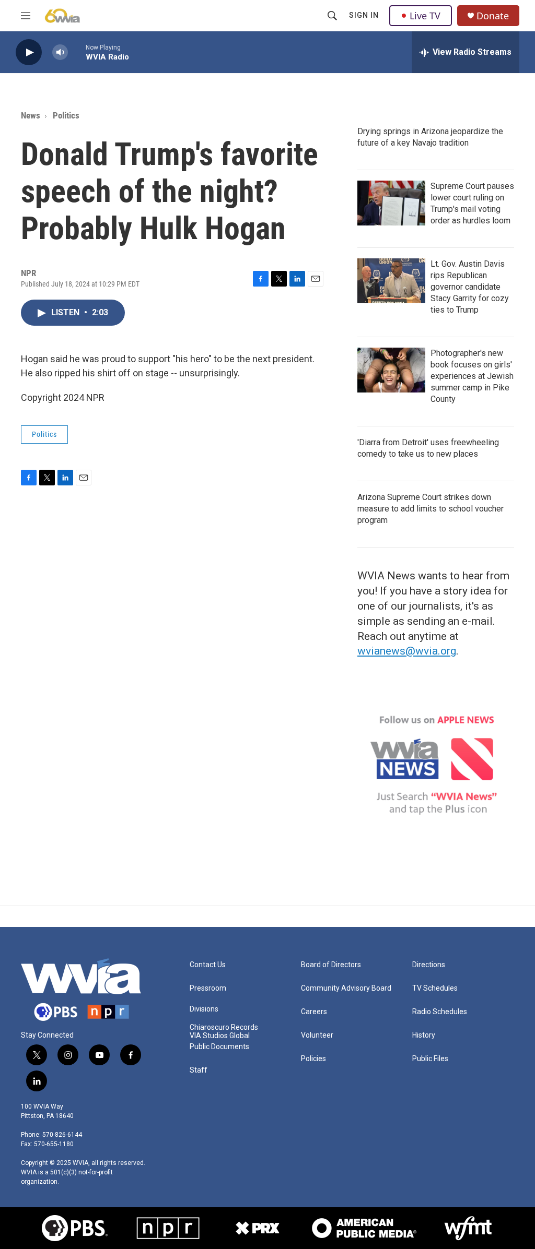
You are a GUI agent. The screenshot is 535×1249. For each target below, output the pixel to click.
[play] (28, 52)
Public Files (430, 1059)
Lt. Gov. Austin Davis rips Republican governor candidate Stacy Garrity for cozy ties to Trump (470, 287)
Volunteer (317, 1035)
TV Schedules (435, 988)
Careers (314, 1012)
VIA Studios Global (220, 1036)
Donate (492, 15)
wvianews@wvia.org (406, 651)
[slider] (76, 51)
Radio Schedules (439, 1012)
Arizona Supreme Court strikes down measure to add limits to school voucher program (430, 508)
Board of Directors (331, 965)
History (423, 1035)
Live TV (425, 15)
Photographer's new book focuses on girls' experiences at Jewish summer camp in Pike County (472, 376)
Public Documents (219, 1047)
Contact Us (208, 965)
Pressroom (208, 988)
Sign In (364, 15)
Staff (198, 1070)
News (30, 115)
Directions (428, 965)
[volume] (60, 52)
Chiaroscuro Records (224, 1027)
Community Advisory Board (346, 988)
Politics (66, 115)
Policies (313, 1059)
